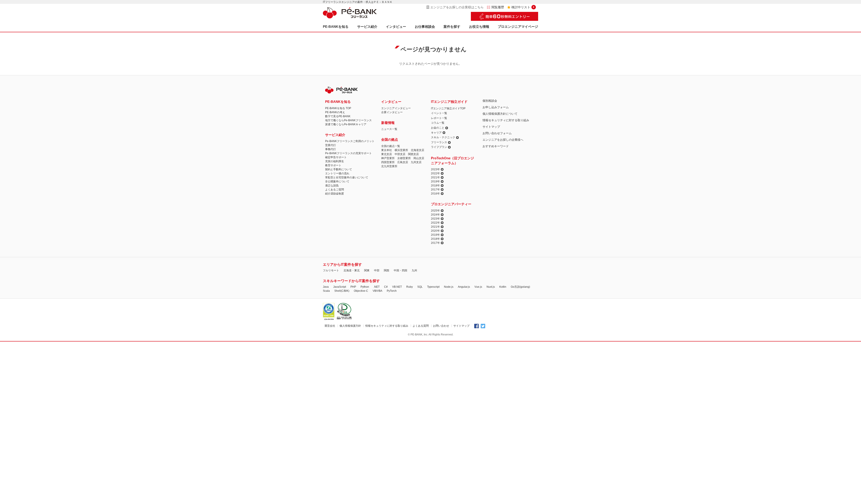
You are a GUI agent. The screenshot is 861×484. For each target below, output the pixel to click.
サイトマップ (491, 126)
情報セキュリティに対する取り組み (506, 120)
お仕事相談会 (425, 26)
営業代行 (330, 145)
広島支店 (402, 162)
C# (386, 286)
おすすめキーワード (496, 146)
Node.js (448, 286)
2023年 (435, 169)
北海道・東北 (352, 270)
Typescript (433, 286)
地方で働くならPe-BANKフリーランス (348, 120)
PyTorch (392, 290)
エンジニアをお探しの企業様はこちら (457, 7)
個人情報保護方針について (500, 113)
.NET (377, 286)
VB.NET (397, 286)
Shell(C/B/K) (341, 290)
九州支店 (416, 162)
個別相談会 (490, 100)
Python (365, 286)
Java (326, 286)
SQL (420, 286)
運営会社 (329, 325)
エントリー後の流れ (337, 173)
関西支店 (413, 154)
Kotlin (502, 286)
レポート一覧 (439, 118)
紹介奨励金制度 (334, 193)
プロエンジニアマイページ (518, 26)
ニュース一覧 (389, 129)
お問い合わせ (441, 325)
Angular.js (464, 286)
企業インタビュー (392, 112)
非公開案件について (337, 181)
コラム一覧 (437, 122)
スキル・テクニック (443, 137)
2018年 (435, 185)
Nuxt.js (491, 286)
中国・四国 (400, 270)
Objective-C (361, 290)
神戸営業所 (388, 158)
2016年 (435, 193)
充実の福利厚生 (334, 161)
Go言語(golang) (520, 286)
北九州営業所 (389, 166)
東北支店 (386, 154)
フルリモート (331, 270)
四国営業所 (388, 162)
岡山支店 (418, 158)
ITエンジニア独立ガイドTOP (448, 108)
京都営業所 (404, 158)
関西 (386, 270)
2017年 (435, 189)
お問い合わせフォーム (497, 133)
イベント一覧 (439, 113)
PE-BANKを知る (335, 26)
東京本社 (386, 150)
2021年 (435, 177)
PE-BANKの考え (335, 112)
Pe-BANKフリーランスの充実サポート (348, 153)
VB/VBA (377, 290)
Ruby (409, 286)
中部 (376, 270)
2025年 (435, 210)
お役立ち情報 (479, 26)
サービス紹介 (367, 26)
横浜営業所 (401, 150)
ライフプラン (439, 147)
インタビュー (396, 26)
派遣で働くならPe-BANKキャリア (345, 124)
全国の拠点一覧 (390, 146)
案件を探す (452, 26)
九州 (414, 270)
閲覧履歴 (497, 7)
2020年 (435, 230)
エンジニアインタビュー (396, 108)
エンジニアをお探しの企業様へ (503, 139)
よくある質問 (421, 325)
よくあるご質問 (334, 189)
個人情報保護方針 (350, 325)
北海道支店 (417, 150)
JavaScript (339, 286)
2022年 (435, 173)
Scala (326, 290)
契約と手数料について (338, 169)
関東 (367, 270)
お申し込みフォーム (496, 107)
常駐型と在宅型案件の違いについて (346, 177)
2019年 (435, 181)
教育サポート (333, 165)
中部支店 (400, 154)
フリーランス (439, 142)
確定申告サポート (336, 157)
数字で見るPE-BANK (337, 116)
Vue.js (478, 286)
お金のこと (437, 127)
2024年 (435, 214)
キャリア (436, 132)
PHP (353, 286)
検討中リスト (522, 7)
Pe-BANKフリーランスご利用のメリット (349, 141)
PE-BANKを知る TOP (338, 108)
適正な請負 (332, 185)
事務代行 (330, 149)
